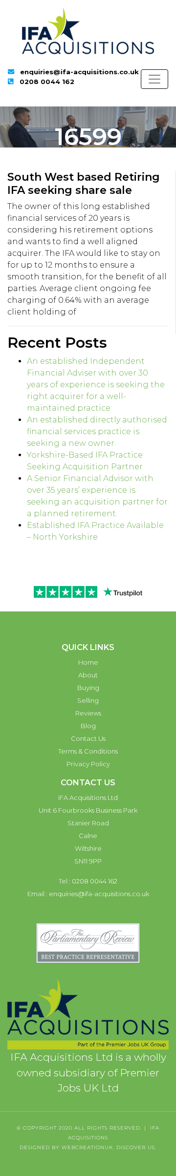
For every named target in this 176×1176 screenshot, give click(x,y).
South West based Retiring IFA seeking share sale (83, 183)
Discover (131, 1147)
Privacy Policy (88, 764)
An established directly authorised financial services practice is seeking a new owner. (97, 431)
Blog (88, 726)
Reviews (88, 713)
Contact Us (88, 738)
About (88, 675)
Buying (88, 688)
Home (88, 662)
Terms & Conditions (88, 751)
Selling (88, 700)
